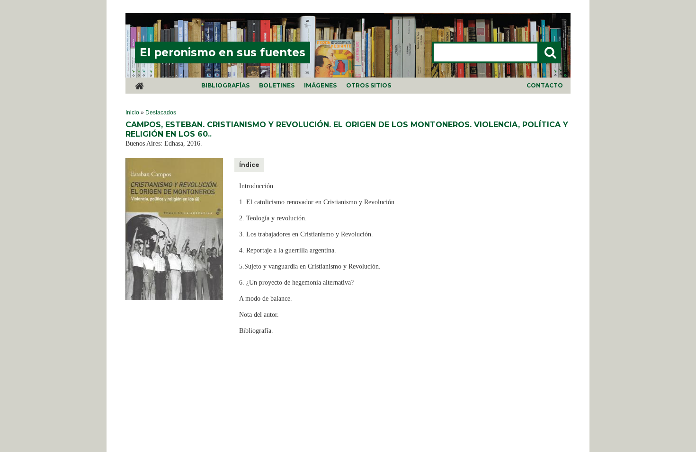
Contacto (544, 85)
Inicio (132, 112)
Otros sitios (368, 85)
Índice (249, 164)
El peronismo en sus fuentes (222, 52)
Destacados (160, 112)
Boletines (276, 85)
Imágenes (320, 85)
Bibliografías (225, 85)
